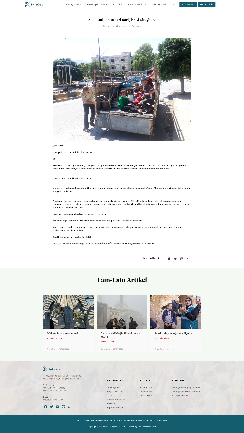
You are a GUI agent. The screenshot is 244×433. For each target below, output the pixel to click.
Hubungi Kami (159, 4)
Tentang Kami (71, 4)
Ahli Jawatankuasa (180, 395)
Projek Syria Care (96, 4)
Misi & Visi (111, 403)
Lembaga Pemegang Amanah (186, 387)
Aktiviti (116, 4)
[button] (169, 259)
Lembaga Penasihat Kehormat (186, 391)
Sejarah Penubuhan (116, 399)
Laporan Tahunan (115, 407)
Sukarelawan (146, 395)
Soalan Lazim (146, 391)
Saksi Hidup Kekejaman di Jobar (174, 333)
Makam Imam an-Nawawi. (63, 333)
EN (173, 4)
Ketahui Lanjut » (54, 338)
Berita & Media (135, 4)
